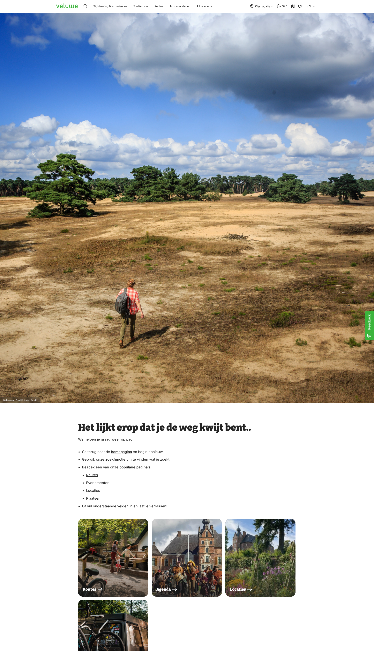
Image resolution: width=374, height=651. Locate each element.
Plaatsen (93, 498)
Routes (158, 6)
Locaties (93, 490)
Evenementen (97, 483)
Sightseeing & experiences (110, 6)
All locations (204, 6)
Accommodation (179, 6)
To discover (140, 6)
